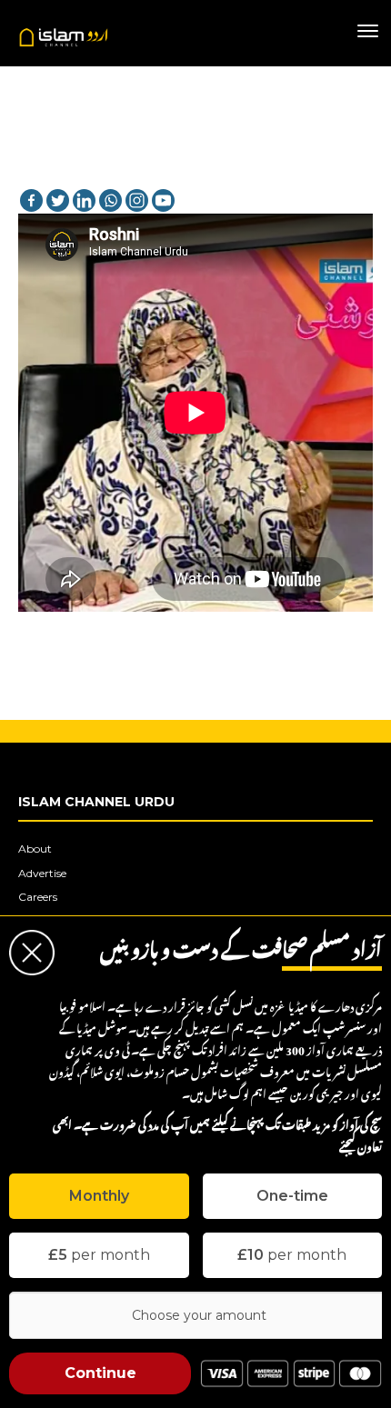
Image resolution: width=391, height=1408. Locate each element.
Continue (100, 1373)
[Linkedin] (84, 200)
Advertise (42, 873)
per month (99, 1254)
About (35, 848)
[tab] (99, 1196)
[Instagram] (136, 200)
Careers (37, 897)
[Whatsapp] (110, 200)
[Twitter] (57, 200)
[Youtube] (163, 200)
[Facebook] (31, 200)
